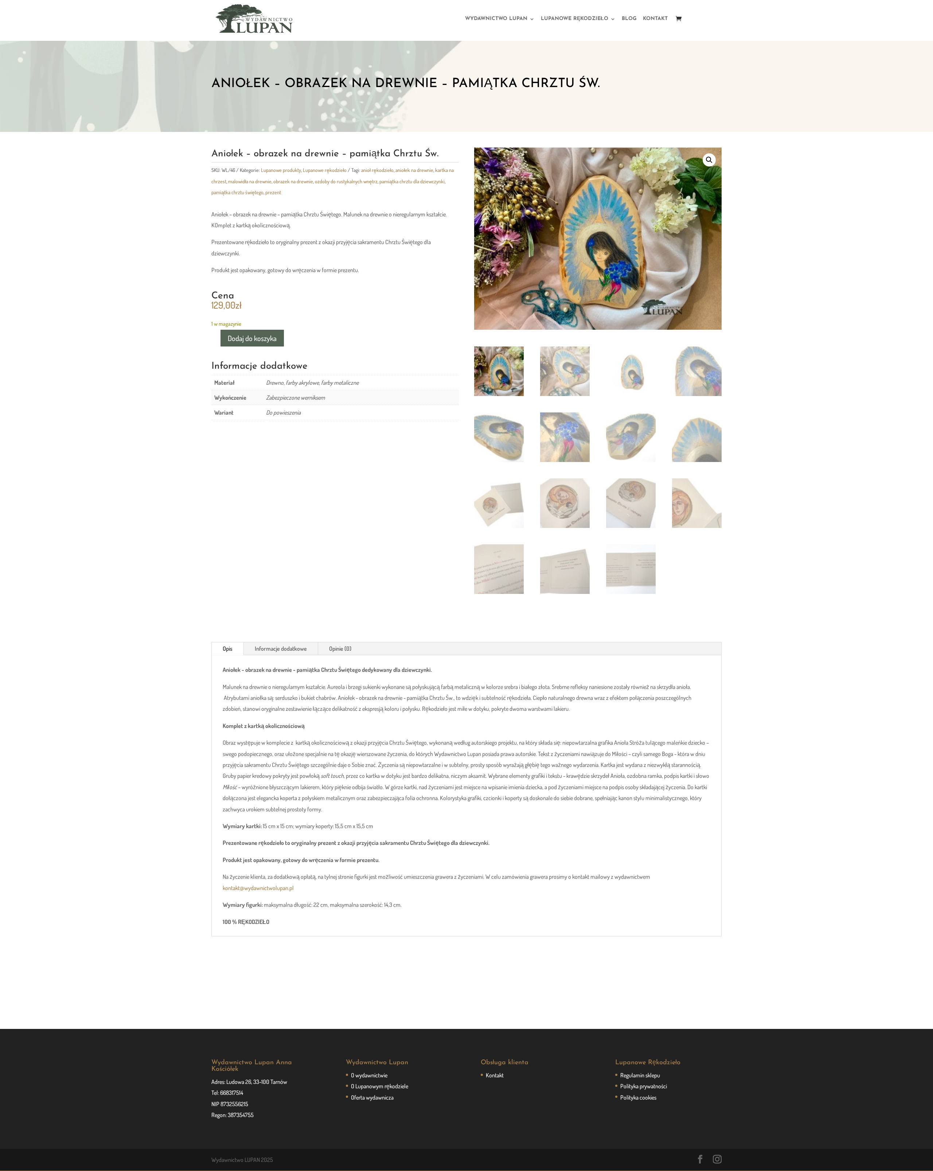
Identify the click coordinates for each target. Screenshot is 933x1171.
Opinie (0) (340, 648)
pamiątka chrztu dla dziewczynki (412, 181)
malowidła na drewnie (250, 181)
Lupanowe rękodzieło (325, 170)
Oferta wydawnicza (372, 1097)
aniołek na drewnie (414, 170)
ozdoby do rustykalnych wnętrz (346, 181)
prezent (273, 192)
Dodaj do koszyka (252, 338)
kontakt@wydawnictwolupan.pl (258, 888)
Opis (228, 648)
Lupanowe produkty (281, 170)
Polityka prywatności (643, 1086)
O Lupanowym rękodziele (379, 1086)
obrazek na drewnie (293, 181)
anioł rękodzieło (377, 170)
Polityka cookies (638, 1097)
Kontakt (495, 1075)
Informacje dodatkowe (281, 648)
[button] (709, 160)
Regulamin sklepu (640, 1075)
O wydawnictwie (369, 1075)
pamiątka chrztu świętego (237, 192)
